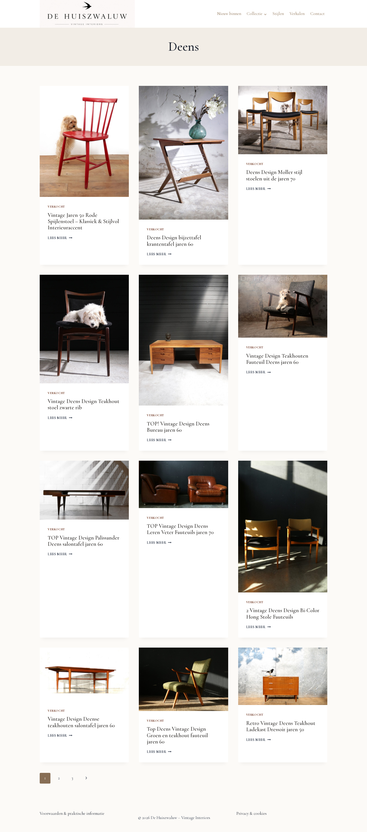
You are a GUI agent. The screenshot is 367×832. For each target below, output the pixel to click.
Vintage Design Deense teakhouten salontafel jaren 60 (81, 722)
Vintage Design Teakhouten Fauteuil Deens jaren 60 (277, 359)
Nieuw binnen (229, 13)
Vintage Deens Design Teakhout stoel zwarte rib (83, 404)
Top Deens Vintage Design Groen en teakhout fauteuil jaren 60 (177, 735)
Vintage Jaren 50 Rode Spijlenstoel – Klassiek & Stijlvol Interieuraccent (83, 221)
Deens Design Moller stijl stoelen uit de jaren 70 (274, 175)
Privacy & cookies (251, 813)
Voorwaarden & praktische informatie (72, 813)
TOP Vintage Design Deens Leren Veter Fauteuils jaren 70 (180, 529)
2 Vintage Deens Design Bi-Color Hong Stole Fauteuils (282, 613)
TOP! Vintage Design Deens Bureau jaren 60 (178, 426)
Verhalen (297, 13)
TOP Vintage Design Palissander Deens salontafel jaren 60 (83, 541)
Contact (317, 13)
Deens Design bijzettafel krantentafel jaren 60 (174, 240)
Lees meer (60, 238)
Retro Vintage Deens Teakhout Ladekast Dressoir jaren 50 (280, 726)
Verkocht (56, 206)
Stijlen (278, 13)
